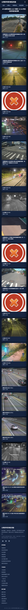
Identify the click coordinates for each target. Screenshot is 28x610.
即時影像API (4, 603)
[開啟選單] (25, 1)
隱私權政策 (4, 598)
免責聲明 (4, 596)
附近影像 (21, 5)
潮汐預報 (4, 581)
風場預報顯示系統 (6, 574)
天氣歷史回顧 (5, 583)
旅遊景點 (4, 554)
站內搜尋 (4, 552)
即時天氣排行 (5, 576)
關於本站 (4, 594)
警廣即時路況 (5, 585)
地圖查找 (15, 5)
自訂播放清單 (5, 559)
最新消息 (4, 592)
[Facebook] (6, 541)
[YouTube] (3, 541)
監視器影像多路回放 (6, 561)
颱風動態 (4, 572)
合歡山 (8, 5)
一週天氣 (4, 578)
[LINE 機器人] (9, 541)
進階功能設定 (5, 563)
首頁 (4, 5)
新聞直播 (4, 556)
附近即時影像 (5, 550)
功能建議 (4, 601)
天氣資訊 (4, 570)
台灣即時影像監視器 (9, 2)
